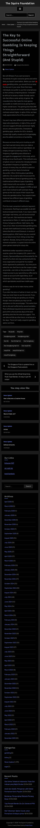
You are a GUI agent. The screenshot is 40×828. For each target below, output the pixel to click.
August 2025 (8, 538)
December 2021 (9, 738)
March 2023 (8, 670)
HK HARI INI (8, 468)
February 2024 (9, 620)
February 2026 (9, 511)
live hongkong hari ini (11, 346)
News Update (9, 69)
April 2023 (8, 665)
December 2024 (10, 574)
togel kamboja (9, 474)
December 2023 (10, 629)
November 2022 (10, 688)
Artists (6, 429)
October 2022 (9, 693)
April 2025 (8, 556)
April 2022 (8, 720)
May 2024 (7, 606)
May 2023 (7, 661)
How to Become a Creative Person (14, 398)
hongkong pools (9, 336)
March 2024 (8, 615)
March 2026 (8, 506)
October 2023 (9, 638)
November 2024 (10, 579)
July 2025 (7, 542)
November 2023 (10, 633)
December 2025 (10, 520)
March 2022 (8, 724)
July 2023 (7, 652)
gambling (7, 753)
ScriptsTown (28, 825)
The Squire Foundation (20, 3)
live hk (6, 341)
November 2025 (10, 524)
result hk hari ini (18, 350)
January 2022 (9, 733)
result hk (7, 350)
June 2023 (8, 656)
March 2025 (8, 561)
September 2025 (10, 533)
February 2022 (9, 729)
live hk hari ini (16, 341)
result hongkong (9, 355)
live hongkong (28, 341)
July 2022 (7, 706)
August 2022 (8, 702)
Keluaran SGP (9, 463)
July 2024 (7, 597)
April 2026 (8, 502)
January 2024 (9, 624)
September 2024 (10, 588)
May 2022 (7, 715)
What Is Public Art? (9, 414)
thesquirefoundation (22, 65)
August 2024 (8, 593)
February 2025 (9, 565)
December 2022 (10, 683)
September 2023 (10, 643)
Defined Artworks (9, 445)
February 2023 (9, 674)
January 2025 (9, 570)
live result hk (26, 346)
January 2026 (9, 515)
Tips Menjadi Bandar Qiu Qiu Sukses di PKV (19, 803)
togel (6, 767)
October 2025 (9, 529)
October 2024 (9, 583)
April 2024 (8, 611)
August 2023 (8, 647)
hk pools (11, 332)
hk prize (20, 332)
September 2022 (10, 697)
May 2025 (7, 552)
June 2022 (8, 711)
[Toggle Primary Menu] (20, 9)
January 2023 (9, 679)
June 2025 (8, 547)
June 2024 (8, 602)
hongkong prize (23, 336)
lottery (6, 757)
